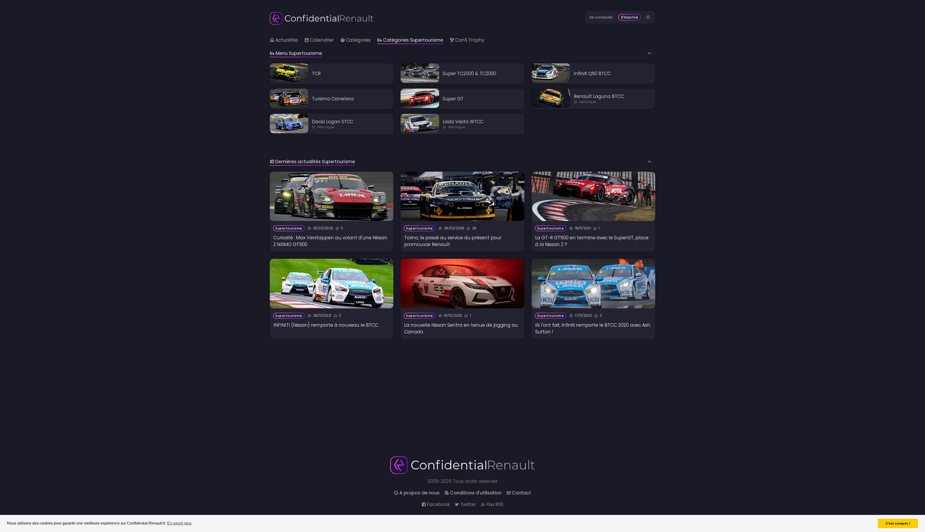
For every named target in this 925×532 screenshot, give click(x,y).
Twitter (468, 504)
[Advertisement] (414, 372)
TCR (316, 73)
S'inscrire (629, 17)
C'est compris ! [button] (898, 523)
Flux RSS (494, 504)
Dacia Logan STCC (332, 121)
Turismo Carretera (333, 99)
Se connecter (601, 17)
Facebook (438, 504)
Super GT (453, 99)
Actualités (286, 40)
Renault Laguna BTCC (599, 96)
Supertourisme (288, 228)
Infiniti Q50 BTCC (592, 73)
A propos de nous (419, 493)
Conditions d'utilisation (476, 493)
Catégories (358, 40)
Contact (521, 493)
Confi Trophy (469, 40)
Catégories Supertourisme (413, 40)
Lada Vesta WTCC (463, 121)
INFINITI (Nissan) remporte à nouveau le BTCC (325, 325)
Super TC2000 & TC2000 (469, 73)
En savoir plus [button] (179, 523)
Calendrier (322, 40)
